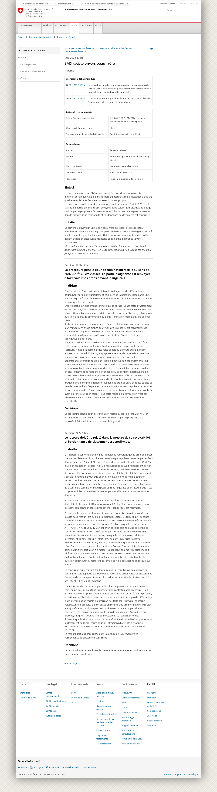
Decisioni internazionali (33, 71)
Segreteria (152, 715)
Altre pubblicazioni (131, 743)
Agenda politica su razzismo (105, 694)
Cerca (23, 78)
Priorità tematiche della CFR (155, 704)
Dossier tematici (129, 712)
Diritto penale (28, 64)
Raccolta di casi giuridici (40, 37)
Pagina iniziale (26, 25)
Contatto (163, 4)
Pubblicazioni (86, 25)
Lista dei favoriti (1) (87, 48)
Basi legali (47, 25)
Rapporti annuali (130, 725)
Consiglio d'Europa (80, 697)
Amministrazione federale (35, 3)
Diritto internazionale (53, 694)
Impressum (180, 774)
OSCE (73, 702)
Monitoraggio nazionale (128, 719)
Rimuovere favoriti (76, 51)
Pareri (124, 702)
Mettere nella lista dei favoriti (116, 48)
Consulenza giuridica (106, 714)
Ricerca (60, 37)
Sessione (100, 701)
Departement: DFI (66, 3)
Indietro (69, 48)
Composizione (154, 711)
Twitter (24, 767)
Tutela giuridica (53, 715)
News (94, 767)
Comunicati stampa (131, 697)
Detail (72, 37)
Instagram (39, 767)
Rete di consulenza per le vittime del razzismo (105, 722)
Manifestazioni (103, 743)
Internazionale (61, 25)
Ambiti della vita (28, 697)
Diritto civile (52, 711)
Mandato (151, 697)
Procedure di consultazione (128, 732)
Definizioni (25, 692)
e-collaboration (154, 720)
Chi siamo (151, 692)
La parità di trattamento (102, 737)
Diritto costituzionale (56, 701)
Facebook (54, 767)
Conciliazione (103, 730)
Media (172, 4)
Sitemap (168, 774)
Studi (124, 707)
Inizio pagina (73, 663)
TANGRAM (127, 692)
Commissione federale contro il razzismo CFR (106, 3)
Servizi (74, 25)
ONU (73, 692)
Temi (38, 25)
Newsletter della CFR (132, 738)
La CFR (98, 25)
